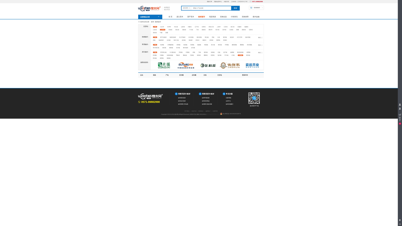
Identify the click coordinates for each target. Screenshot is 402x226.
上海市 (219, 27)
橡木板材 (185, 47)
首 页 (170, 17)
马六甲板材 (182, 37)
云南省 (231, 29)
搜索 (235, 8)
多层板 (184, 40)
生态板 (169, 40)
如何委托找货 (182, 98)
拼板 (154, 40)
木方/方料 (239, 37)
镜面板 (169, 58)
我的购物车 (257, 7)
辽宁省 (197, 27)
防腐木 (225, 40)
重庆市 (210, 29)
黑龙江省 (211, 27)
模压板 (206, 52)
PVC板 (226, 55)
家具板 (225, 37)
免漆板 (162, 45)
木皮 (218, 37)
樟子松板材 (163, 37)
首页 (152, 22)
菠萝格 (218, 40)
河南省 (170, 29)
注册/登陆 (228, 98)
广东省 (191, 29)
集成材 (191, 40)
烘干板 (225, 52)
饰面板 (206, 45)
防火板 (213, 45)
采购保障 (245, 17)
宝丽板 (162, 55)
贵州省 (224, 29)
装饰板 (178, 45)
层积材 (211, 40)
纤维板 (227, 45)
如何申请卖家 (205, 98)
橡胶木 (204, 40)
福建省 (246, 27)
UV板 (233, 55)
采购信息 (223, 17)
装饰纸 (199, 55)
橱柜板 (171, 47)
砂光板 (193, 47)
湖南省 (184, 29)
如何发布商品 (205, 101)
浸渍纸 (213, 55)
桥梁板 (248, 52)
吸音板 (248, 55)
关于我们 (186, 111)
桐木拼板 (199, 37)
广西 (197, 29)
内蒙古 (190, 27)
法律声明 (215, 111)
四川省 (217, 29)
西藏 (237, 29)
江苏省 (225, 27)
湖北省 (177, 29)
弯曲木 (178, 55)
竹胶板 (192, 55)
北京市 (162, 27)
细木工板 (176, 40)
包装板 (213, 52)
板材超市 (201, 17)
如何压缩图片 (229, 104)
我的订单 (209, 1)
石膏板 (187, 52)
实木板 (178, 47)
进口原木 (180, 17)
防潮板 (155, 55)
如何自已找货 (182, 101)
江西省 (155, 29)
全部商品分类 (145, 17)
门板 (199, 52)
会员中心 (228, 101)
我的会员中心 (218, 1)
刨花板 (185, 45)
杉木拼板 (191, 37)
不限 (155, 27)
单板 (213, 37)
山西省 (183, 27)
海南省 (204, 29)
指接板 (199, 45)
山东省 (162, 29)
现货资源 (212, 17)
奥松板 (164, 47)
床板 (194, 52)
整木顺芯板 (156, 47)
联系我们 (201, 111)
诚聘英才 (208, 111)
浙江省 (232, 27)
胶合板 (207, 37)
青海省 (155, 32)
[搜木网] (150, 9)
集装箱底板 (240, 52)
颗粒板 (185, 55)
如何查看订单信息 (183, 104)
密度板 (192, 45)
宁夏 (161, 32)
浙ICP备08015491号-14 (213, 114)
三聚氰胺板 (170, 45)
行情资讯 (234, 17)
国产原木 (190, 17)
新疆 (167, 32)
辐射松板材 (173, 37)
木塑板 (240, 55)
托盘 (219, 52)
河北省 (176, 27)
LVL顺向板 (173, 52)
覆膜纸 (206, 55)
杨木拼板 (247, 37)
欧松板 (220, 45)
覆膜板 (242, 45)
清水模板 (249, 45)
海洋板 (219, 55)
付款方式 (226, 1)
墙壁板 (162, 58)
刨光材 (232, 37)
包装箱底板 (170, 55)
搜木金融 (256, 17)
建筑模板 (234, 45)
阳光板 (155, 58)
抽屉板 (232, 52)
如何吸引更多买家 (207, 104)
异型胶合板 (163, 52)
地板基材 (161, 40)
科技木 (197, 40)
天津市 (169, 27)
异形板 (181, 52)
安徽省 (239, 27)
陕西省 (244, 29)
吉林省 (204, 27)
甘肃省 (251, 29)
